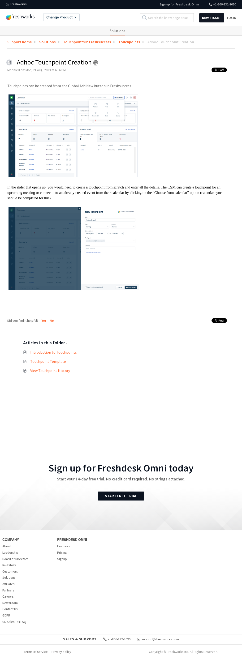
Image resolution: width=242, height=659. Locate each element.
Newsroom (10, 603)
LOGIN (231, 18)
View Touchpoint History (50, 370)
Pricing (62, 552)
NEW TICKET (211, 18)
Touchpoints (129, 41)
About (6, 546)
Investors (9, 565)
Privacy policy (61, 652)
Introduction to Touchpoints (53, 352)
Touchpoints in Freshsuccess (87, 41)
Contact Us (10, 609)
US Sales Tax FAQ (14, 622)
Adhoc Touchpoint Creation (170, 41)
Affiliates (8, 584)
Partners (8, 590)
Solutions (117, 30)
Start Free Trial (121, 495)
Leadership (10, 552)
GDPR (6, 615)
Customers (10, 571)
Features (63, 546)
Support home (19, 41)
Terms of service (36, 652)
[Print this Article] (95, 62)
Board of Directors (15, 559)
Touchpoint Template (48, 361)
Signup (62, 559)
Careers (8, 596)
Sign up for (179, 4)
